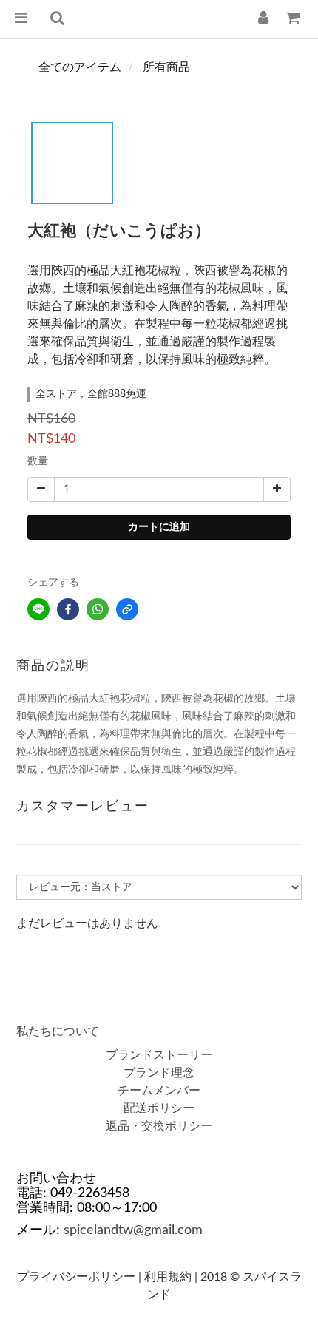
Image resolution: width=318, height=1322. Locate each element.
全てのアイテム (79, 67)
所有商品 (166, 67)
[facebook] (68, 609)
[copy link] (127, 609)
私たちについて (57, 1031)
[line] (38, 609)
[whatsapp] (98, 609)
